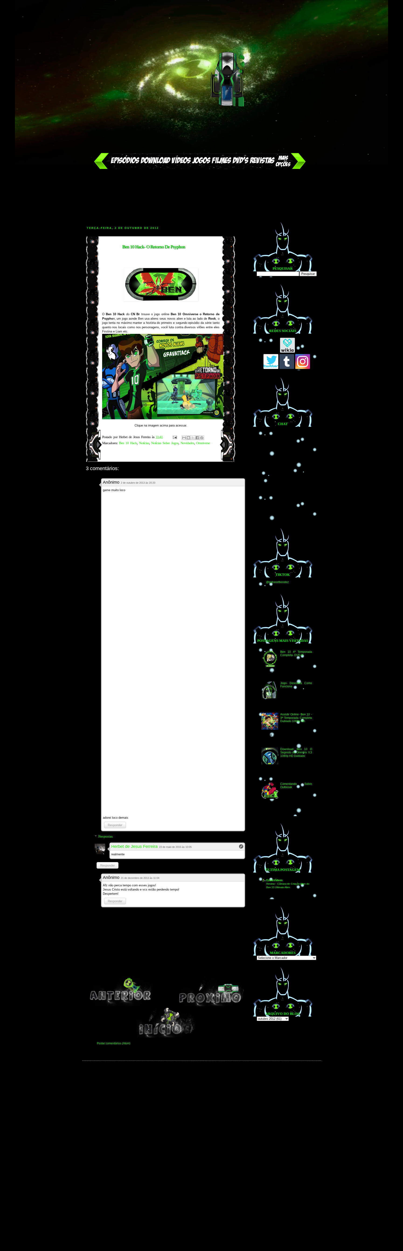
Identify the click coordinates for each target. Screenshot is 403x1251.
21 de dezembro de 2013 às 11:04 (140, 878)
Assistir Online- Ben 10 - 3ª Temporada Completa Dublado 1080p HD (296, 718)
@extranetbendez (277, 582)
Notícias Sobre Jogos (164, 443)
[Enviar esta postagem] (175, 437)
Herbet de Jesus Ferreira (134, 846)
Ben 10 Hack (128, 443)
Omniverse (203, 443)
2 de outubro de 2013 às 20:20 (138, 482)
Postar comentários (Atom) (113, 1043)
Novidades (187, 443)
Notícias (144, 443)
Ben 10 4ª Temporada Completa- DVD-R (296, 653)
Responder (115, 825)
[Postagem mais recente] (120, 1005)
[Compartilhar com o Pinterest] (201, 437)
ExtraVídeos (274, 880)
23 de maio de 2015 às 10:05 (175, 847)
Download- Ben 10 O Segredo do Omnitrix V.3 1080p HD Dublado (296, 753)
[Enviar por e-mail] (184, 437)
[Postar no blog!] (188, 437)
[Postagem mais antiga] (210, 1005)
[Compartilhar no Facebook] (197, 437)
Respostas (105, 836)
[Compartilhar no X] (193, 437)
